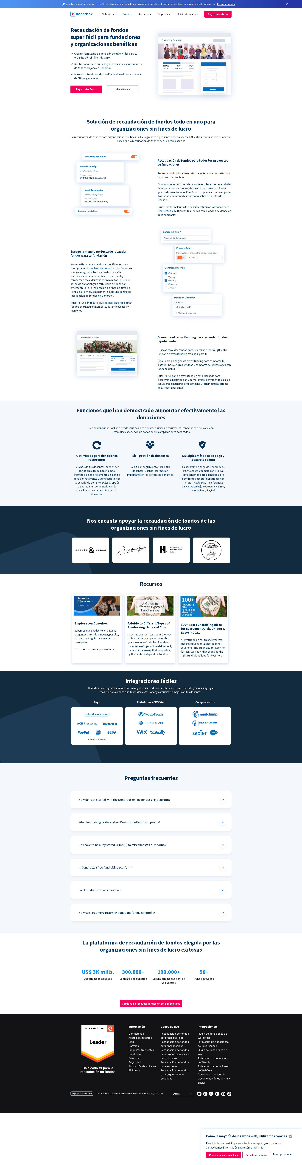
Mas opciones (281, 1154)
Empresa (162, 14)
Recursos (143, 14)
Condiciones (136, 1054)
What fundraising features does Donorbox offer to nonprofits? (119, 822)
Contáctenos (136, 1033)
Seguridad (135, 1062)
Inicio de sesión (187, 14)
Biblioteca (134, 1070)
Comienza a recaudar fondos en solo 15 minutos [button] (151, 1003)
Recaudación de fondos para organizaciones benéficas (175, 1074)
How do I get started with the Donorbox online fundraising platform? (124, 800)
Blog (131, 1041)
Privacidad (135, 1058)
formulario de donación (101, 268)
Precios (127, 14)
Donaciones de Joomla (211, 1074)
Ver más (258, 1147)
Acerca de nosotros (140, 1037)
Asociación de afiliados (142, 1066)
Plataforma (108, 14)
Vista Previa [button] (123, 89)
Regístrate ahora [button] (218, 14)
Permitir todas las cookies (223, 1155)
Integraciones (207, 1026)
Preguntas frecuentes (141, 1050)
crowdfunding (179, 354)
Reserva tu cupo (226, 3)
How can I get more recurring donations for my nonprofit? (116, 913)
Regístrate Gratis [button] (86, 89)
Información (137, 1026)
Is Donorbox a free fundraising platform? (105, 867)
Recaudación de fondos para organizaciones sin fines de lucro (175, 1054)
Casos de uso (170, 1026)
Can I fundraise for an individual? (99, 890)
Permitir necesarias (256, 1155)
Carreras (134, 1045)
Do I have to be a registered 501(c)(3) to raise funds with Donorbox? (123, 845)
